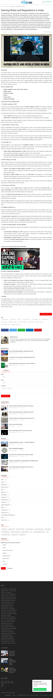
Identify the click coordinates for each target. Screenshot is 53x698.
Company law (4, 510)
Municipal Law (22, 534)
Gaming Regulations (36, 319)
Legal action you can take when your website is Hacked (21, 454)
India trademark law (6, 534)
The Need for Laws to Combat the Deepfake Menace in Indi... (22, 357)
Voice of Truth (4, 487)
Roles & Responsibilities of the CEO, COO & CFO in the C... (21, 467)
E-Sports (19, 319)
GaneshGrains (15, 534)
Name (2, 374)
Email (2, 380)
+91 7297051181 (48, 1)
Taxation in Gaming (39, 321)
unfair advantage (29, 529)
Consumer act (4, 512)
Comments (6, 370)
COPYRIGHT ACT (5, 499)
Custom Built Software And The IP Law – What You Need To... (22, 363)
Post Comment (5, 396)
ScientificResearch (5, 532)
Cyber (2, 517)
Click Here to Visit (45, 314)
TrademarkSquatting (39, 529)
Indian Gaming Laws (5, 324)
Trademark (3, 502)
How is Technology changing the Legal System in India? (21, 351)
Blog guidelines (8, 695)
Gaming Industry (5, 319)
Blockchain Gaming (12, 321)
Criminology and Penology (7, 515)
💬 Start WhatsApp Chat (39, 689)
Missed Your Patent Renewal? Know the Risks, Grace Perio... (12, 670)
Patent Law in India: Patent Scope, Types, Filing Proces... (12, 653)
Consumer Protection (22, 321)
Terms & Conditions (44, 695)
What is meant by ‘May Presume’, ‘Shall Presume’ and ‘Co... (22, 412)
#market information (15, 532)
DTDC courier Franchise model (15, 424)
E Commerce (4, 520)
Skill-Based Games (26, 319)
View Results (9, 568)
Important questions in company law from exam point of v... (22, 418)
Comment (3, 385)
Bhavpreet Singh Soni (13, 352)
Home (2, 6)
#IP (31, 532)
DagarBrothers (11, 529)
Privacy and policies (35, 695)
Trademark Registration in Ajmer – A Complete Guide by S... (22, 442)
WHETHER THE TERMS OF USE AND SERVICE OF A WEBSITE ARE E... (24, 460)
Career (2, 482)
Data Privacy (30, 321)
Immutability (47, 529)
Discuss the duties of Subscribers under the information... (21, 405)
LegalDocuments (25, 532)
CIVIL (2, 479)
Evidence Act (4, 497)
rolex (48, 532)
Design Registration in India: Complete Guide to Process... (12, 661)
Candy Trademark (5, 504)
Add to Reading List (47, 32)
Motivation (3, 484)
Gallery (50, 695)
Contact (14, 695)
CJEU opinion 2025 (20, 529)
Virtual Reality (4, 321)
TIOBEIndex (4, 529)
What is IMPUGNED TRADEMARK (16, 448)
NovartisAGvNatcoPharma (39, 532)
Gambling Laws (45, 319)
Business (3, 492)
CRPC (2, 489)
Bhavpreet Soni (13, 337)
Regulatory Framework (15, 324)
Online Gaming (13, 319)
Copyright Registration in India (23, 695)
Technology (6, 6)
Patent (2, 507)
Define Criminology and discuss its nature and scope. (20, 430)
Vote (3, 568)
